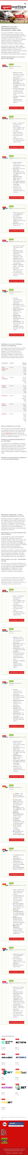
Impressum (8, 1153)
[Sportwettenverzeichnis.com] (13, 7)
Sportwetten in (4, 1117)
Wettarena (4, 414)
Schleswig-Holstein (19, 1117)
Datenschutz (15, 1153)
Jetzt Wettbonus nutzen (16, 108)
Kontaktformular (8, 433)
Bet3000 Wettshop (4, 386)
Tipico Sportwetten (5, 378)
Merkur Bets (5, 395)
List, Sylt (11, 68)
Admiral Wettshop (4, 404)
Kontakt (20, 1153)
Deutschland (11, 1117)
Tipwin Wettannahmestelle (5, 369)
